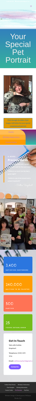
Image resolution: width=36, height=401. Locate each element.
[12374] (18, 112)
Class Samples (10, 387)
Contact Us (15, 367)
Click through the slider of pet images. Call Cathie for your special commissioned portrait (18, 123)
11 (25, 110)
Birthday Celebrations (11, 137)
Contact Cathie (11, 142)
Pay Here (26, 390)
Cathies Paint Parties (10, 384)
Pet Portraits (18, 390)
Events (11, 132)
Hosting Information (22, 387)
